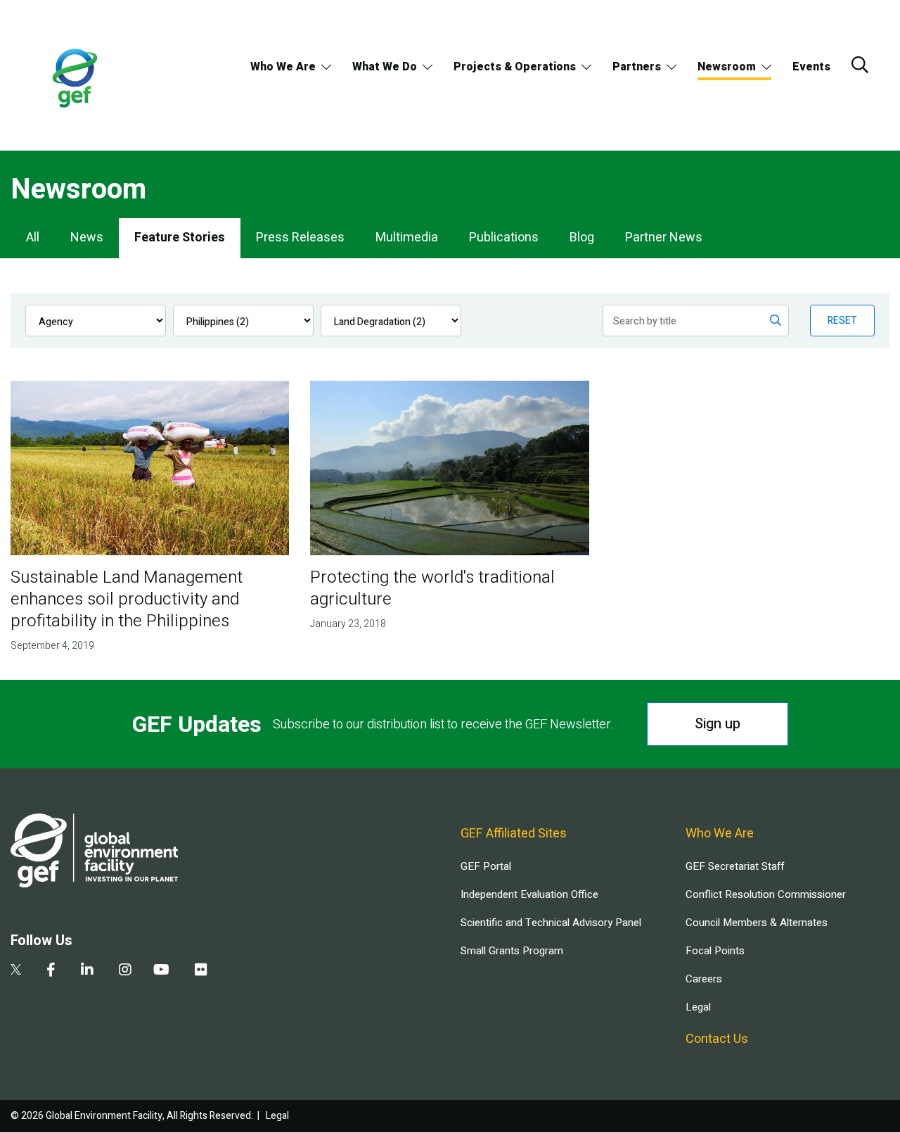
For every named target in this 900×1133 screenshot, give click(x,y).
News (86, 237)
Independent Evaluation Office (529, 894)
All (32, 237)
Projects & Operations (515, 66)
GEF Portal (486, 866)
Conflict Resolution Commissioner (766, 894)
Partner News (663, 237)
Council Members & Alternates (757, 922)
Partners (636, 66)
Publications (504, 237)
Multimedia (406, 237)
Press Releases (300, 237)
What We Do (384, 66)
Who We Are (283, 66)
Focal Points (715, 950)
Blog (582, 237)
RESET (842, 320)
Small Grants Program (512, 950)
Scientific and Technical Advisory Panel (551, 922)
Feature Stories (179, 237)
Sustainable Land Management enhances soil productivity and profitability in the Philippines (127, 599)
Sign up (717, 724)
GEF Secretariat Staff (735, 866)
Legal (698, 1007)
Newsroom (727, 66)
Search (859, 64)
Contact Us (717, 1039)
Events (811, 66)
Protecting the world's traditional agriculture (432, 588)
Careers (704, 979)
